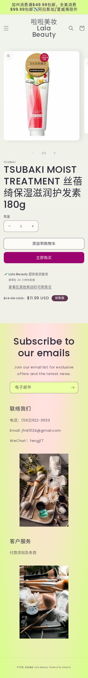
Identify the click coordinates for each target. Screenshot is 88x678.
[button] (6, 28)
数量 (7, 216)
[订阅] (72, 387)
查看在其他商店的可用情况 (30, 286)
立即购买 (44, 257)
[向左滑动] (33, 153)
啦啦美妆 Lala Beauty (36, 667)
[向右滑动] (54, 153)
